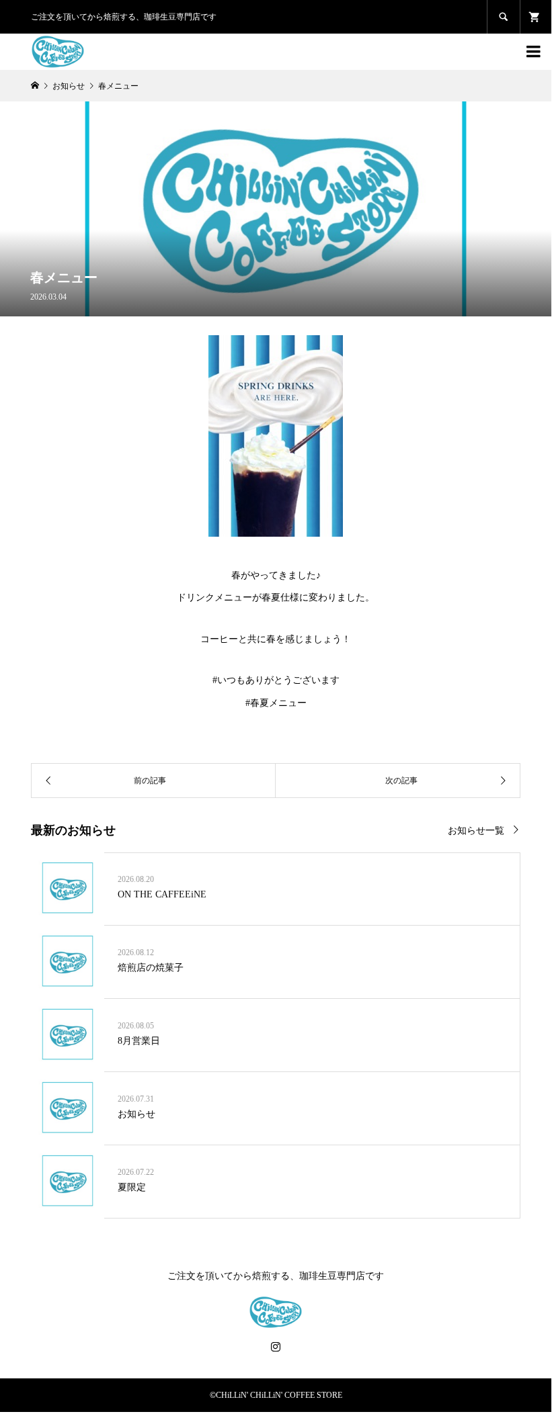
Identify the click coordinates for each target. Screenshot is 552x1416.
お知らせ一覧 (476, 831)
